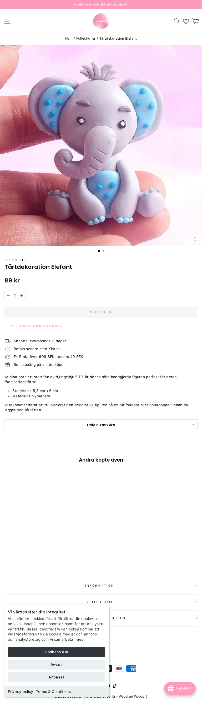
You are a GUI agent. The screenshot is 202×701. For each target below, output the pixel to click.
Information (99, 585)
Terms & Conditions (53, 691)
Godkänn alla (56, 652)
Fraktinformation (101, 424)
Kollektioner (86, 38)
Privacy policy (20, 691)
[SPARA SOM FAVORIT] (11, 538)
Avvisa (56, 664)
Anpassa (56, 677)
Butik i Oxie (100, 602)
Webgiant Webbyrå (133, 696)
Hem (69, 38)
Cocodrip (15, 260)
